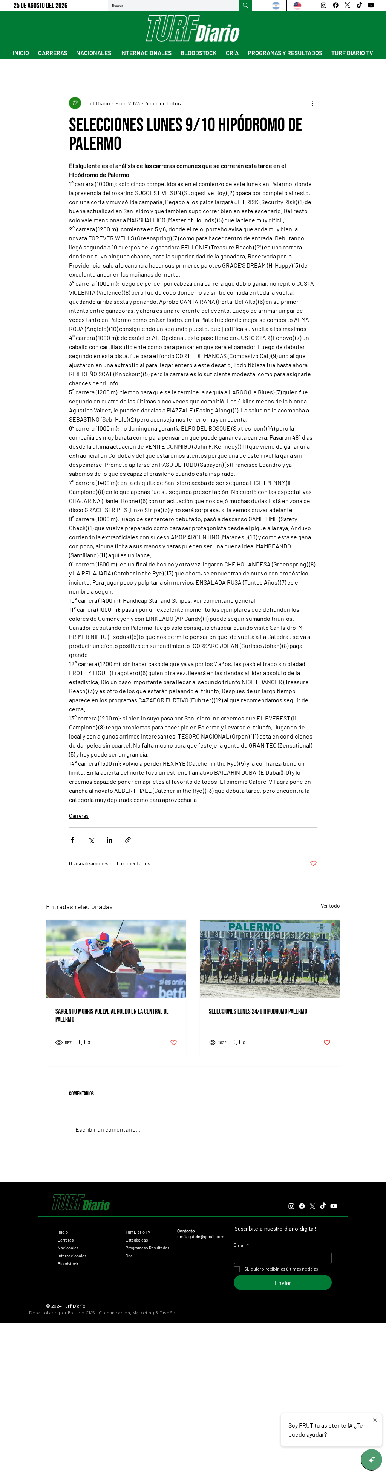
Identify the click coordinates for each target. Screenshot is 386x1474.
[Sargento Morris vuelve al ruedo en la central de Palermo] (116, 959)
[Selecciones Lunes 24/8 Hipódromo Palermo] (270, 959)
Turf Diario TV (138, 1231)
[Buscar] (245, 5)
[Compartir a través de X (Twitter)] (91, 839)
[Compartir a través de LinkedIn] (109, 839)
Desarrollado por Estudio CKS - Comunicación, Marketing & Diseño (102, 1313)
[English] (297, 5)
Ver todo (330, 905)
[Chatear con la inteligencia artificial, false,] (371, 1459)
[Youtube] (371, 5)
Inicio (63, 1231)
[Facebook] (335, 5)
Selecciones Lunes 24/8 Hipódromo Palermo (258, 1011)
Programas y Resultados (147, 1247)
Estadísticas (137, 1239)
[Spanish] (275, 5)
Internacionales (72, 1255)
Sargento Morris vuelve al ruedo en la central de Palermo (112, 1015)
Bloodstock (68, 1263)
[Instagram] (323, 5)
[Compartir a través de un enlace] (128, 839)
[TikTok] (359, 5)
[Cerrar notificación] (375, 1420)
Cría (129, 1255)
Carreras (79, 815)
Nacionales (68, 1247)
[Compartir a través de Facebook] (72, 839)
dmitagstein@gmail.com (200, 1236)
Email (241, 1245)
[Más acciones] (312, 103)
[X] (347, 5)
